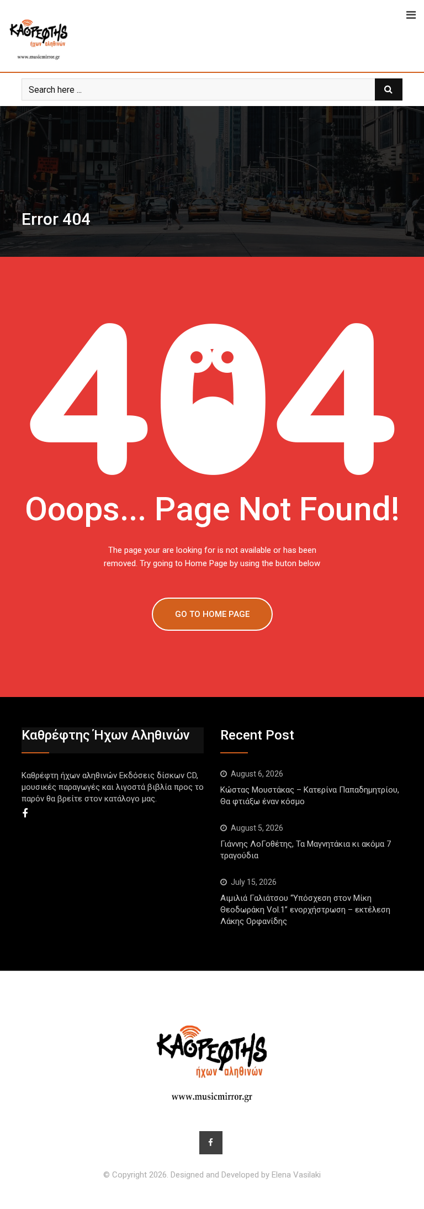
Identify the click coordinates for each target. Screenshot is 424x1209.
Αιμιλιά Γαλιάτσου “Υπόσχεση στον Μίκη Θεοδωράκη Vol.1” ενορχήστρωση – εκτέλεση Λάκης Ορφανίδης (305, 909)
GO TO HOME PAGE (212, 614)
